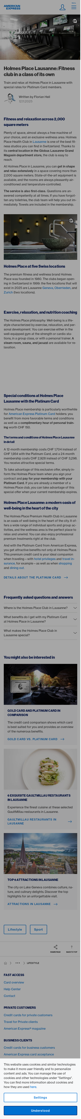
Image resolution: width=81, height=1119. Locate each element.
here (33, 1087)
